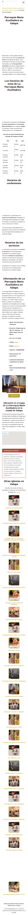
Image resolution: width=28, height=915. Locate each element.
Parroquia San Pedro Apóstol (14, 696)
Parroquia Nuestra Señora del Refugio (14, 681)
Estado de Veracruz (18, 8)
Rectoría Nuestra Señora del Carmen (14, 587)
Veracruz (16, 346)
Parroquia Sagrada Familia (14, 850)
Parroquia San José (14, 758)
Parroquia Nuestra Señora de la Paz (14, 894)
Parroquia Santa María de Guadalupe (14, 523)
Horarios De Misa (7, 8)
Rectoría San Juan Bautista (14, 508)
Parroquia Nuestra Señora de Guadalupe (14, 603)
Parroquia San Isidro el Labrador (14, 712)
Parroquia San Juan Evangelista (14, 804)
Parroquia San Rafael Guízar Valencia (14, 742)
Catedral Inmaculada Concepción (14, 788)
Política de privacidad (9, 903)
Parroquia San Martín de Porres (14, 665)
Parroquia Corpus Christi (14, 727)
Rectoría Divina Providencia (14, 773)
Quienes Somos (11, 905)
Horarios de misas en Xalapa (10, 10)
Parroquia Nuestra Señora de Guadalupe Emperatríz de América (14, 539)
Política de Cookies (19, 903)
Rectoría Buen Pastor (14, 572)
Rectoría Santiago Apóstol (14, 619)
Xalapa (16, 342)
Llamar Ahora (14, 395)
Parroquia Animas (14, 650)
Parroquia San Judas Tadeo (14, 834)
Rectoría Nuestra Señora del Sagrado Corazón (14, 556)
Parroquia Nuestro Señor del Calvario (14, 635)
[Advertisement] (14, 40)
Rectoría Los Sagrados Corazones (14, 819)
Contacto (18, 905)
